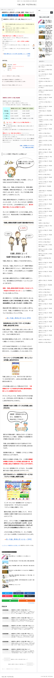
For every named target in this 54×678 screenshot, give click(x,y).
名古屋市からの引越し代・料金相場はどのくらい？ (45, 125)
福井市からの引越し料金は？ (45, 292)
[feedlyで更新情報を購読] (10, 600)
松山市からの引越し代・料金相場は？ (45, 231)
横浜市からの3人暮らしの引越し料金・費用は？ (45, 250)
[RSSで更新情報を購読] (27, 600)
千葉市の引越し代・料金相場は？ (45, 111)
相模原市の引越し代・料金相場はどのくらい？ (45, 285)
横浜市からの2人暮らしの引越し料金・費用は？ (45, 245)
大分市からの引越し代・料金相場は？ (45, 129)
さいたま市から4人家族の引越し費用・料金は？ (45, 70)
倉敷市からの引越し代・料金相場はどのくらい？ (45, 98)
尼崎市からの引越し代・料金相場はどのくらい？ (45, 166)
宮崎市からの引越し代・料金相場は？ (45, 162)
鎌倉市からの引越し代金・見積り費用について (45, 327)
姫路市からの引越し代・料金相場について (45, 153)
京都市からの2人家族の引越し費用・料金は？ (45, 86)
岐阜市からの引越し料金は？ (45, 174)
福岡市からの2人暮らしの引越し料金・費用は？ (45, 300)
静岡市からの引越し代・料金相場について (45, 336)
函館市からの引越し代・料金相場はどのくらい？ (45, 107)
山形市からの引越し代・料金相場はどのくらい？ (45, 171)
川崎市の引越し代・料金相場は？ (45, 187)
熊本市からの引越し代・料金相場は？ (45, 272)
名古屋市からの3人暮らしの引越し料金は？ (45, 120)
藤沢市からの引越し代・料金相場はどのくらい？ (45, 309)
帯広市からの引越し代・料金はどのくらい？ (45, 200)
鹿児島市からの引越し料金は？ (45, 342)
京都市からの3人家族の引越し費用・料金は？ (45, 91)
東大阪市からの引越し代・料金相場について (45, 226)
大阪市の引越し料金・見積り (45, 149)
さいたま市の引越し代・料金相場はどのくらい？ (45, 75)
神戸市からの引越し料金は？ (45, 289)
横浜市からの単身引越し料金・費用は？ (45, 259)
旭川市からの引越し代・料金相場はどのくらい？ (45, 216)
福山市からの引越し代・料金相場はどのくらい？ (45, 295)
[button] (32, 15)
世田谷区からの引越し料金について (45, 82)
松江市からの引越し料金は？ (45, 239)
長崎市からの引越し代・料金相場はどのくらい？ (45, 331)
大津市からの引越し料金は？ (45, 133)
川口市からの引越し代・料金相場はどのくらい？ (45, 182)
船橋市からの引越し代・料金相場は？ (45, 304)
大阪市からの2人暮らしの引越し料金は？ (45, 137)
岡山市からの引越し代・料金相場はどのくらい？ (45, 178)
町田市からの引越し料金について (45, 276)
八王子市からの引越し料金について (45, 102)
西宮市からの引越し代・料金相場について (45, 313)
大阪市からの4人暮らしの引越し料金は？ (45, 141)
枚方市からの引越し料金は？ (45, 241)
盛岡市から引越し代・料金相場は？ (45, 281)
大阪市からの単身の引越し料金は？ (45, 145)
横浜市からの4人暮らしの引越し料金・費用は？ (45, 254)
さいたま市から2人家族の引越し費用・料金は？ (45, 66)
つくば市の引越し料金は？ (44, 78)
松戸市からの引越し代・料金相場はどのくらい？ (45, 235)
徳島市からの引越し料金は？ (45, 208)
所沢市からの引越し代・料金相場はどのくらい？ (45, 212)
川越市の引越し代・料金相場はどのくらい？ (45, 191)
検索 (39, 10)
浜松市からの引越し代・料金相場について (45, 268)
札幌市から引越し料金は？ (44, 223)
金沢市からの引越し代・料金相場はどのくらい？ (45, 322)
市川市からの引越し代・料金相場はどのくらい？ (45, 196)
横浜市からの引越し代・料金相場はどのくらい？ (45, 263)
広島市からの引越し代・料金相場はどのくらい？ (45, 205)
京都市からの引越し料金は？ (45, 94)
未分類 (40, 220)
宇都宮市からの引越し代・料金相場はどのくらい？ (45, 157)
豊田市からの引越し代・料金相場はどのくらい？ (45, 318)
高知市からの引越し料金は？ (45, 339)
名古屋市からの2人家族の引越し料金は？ (45, 116)
